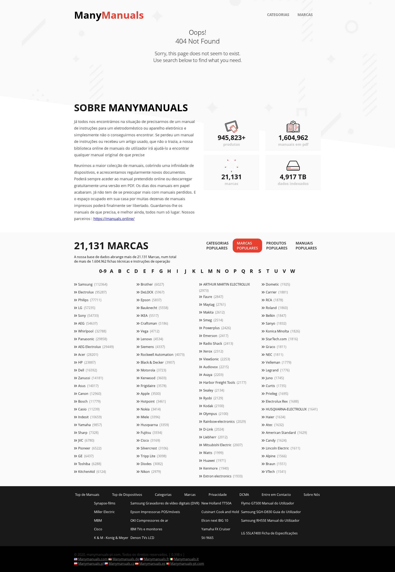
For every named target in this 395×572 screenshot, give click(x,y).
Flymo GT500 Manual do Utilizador (267, 503)
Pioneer (84, 448)
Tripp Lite (148, 456)
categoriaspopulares (217, 245)
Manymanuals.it (186, 559)
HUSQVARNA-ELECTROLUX (286, 409)
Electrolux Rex (277, 401)
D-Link (208, 429)
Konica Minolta (277, 331)
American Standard (281, 432)
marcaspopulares (247, 245)
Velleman (273, 362)
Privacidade (218, 494)
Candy (270, 440)
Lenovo (146, 339)
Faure (207, 296)
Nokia (145, 409)
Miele (145, 417)
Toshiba (84, 464)
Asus (82, 386)
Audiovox (210, 367)
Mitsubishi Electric (217, 445)
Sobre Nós (312, 494)
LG (80, 308)
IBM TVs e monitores (146, 529)
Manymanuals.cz (121, 563)
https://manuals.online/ (114, 218)
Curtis (270, 386)
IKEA (144, 315)
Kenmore (210, 468)
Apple (145, 393)
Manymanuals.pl (91, 563)
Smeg (207, 320)
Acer (81, 354)
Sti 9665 (207, 537)
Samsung (85, 284)
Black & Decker (152, 362)
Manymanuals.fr (156, 559)
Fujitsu (146, 432)
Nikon (145, 471)
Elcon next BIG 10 (214, 520)
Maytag (209, 304)
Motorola (148, 370)
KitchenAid (86, 471)
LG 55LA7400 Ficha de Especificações (269, 533)
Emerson (210, 335)
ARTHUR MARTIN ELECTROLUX (226, 284)
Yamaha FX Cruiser (215, 529)
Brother (147, 284)
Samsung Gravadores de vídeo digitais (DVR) (164, 503)
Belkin (270, 315)
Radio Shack (212, 343)
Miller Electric (104, 512)
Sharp (82, 432)
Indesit (83, 417)
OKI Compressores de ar (149, 520)
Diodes (146, 464)
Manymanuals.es (152, 563)
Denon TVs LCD (142, 537)
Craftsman (149, 323)
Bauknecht (149, 308)
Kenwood (148, 378)
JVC (80, 440)
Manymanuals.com (93, 559)
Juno (269, 378)
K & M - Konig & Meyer (111, 537)
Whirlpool (85, 331)
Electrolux (86, 292)
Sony (82, 315)
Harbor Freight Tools (219, 382)
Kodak (208, 406)
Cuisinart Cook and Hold (220, 512)
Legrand (272, 370)
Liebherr (209, 437)
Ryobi (207, 398)
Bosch (83, 401)
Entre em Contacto (276, 494)
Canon (83, 393)
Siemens (147, 347)
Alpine (270, 456)
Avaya (207, 374)
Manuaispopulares (306, 245)
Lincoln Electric (277, 448)
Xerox (207, 351)
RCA (269, 300)
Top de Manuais (87, 494)
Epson (145, 300)
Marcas (305, 14)
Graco (270, 347)
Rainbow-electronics (219, 421)
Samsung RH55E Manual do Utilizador (270, 520)
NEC (269, 354)
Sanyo (270, 323)
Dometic (272, 284)
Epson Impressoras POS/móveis (155, 512)
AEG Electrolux (89, 347)
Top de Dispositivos (127, 494)
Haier (270, 417)
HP (80, 362)
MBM (98, 520)
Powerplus (211, 328)
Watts (207, 452)
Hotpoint (148, 401)
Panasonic (86, 339)
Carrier (271, 292)
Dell (81, 370)
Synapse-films (104, 503)
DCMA (244, 494)
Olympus (210, 413)
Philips (83, 300)
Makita (208, 312)
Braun (270, 464)
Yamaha (84, 425)
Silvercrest (149, 448)
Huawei (209, 460)
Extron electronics (217, 476)
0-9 (103, 271)
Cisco (145, 440)
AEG (81, 323)
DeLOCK (147, 292)
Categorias (278, 14)
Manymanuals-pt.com (187, 563)
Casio (82, 409)
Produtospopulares (276, 245)
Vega (144, 331)
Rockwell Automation (157, 354)
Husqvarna (149, 425)
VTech (270, 471)
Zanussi (84, 378)
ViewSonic (211, 359)
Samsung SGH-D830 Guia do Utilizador (271, 512)
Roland (271, 308)
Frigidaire (148, 386)
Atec (269, 425)
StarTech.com (276, 339)
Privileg (271, 393)
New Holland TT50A (216, 503)
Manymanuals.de (126, 559)
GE (80, 456)
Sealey (208, 390)
